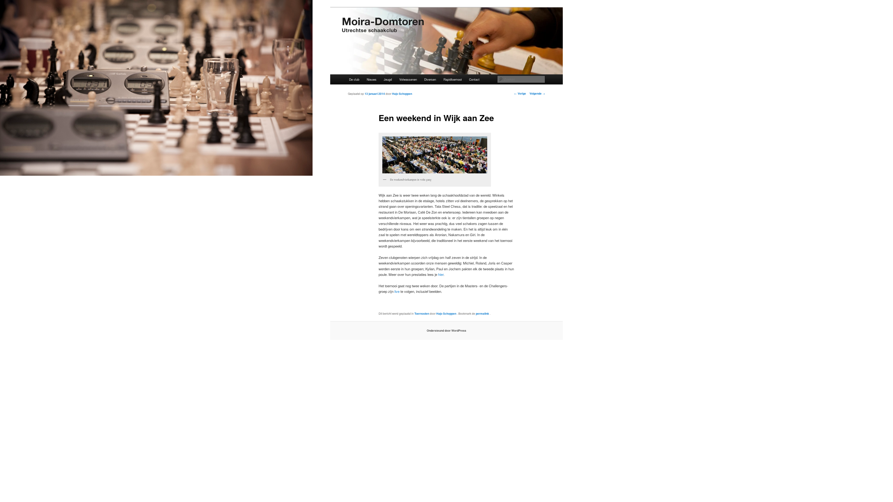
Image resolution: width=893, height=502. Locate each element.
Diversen (430, 79)
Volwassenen (408, 79)
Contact (474, 79)
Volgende (537, 93)
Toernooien (421, 313)
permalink (483, 313)
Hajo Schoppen (402, 94)
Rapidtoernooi (452, 79)
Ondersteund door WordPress (446, 330)
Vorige (520, 93)
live (396, 291)
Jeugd (388, 79)
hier (440, 274)
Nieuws (372, 79)
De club (354, 79)
